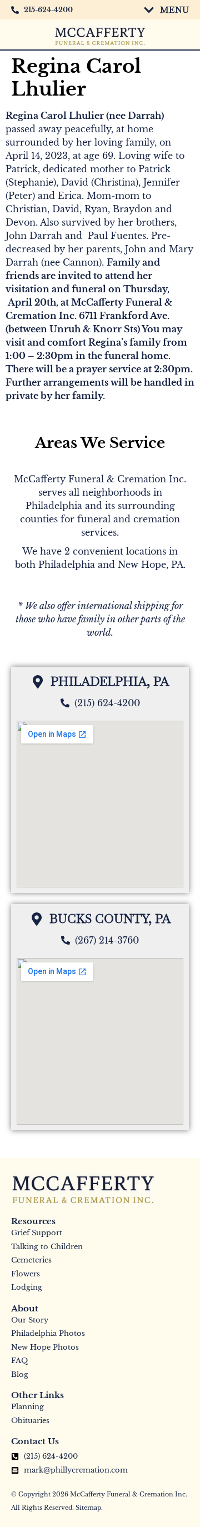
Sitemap (88, 1507)
